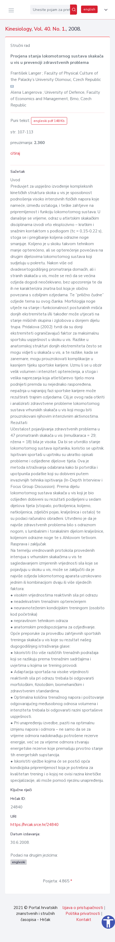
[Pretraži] (73, 10)
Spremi (75, 935)
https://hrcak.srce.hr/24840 (34, 824)
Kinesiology (18, 29)
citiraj (15, 153)
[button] (105, 10)
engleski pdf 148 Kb (49, 121)
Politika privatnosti (83, 913)
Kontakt (83, 919)
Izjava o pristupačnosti (82, 907)
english (89, 9)
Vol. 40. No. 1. (50, 29)
